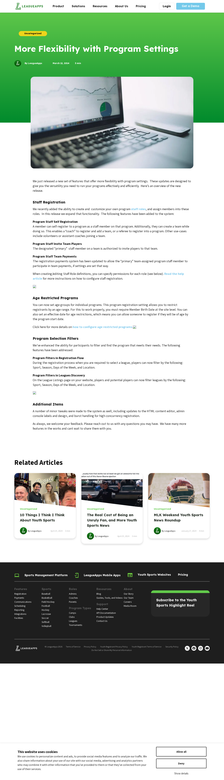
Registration (20, 593)
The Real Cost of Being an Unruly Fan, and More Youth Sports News (112, 520)
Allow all (181, 751)
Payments (19, 597)
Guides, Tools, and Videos (109, 597)
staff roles (138, 209)
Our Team (129, 597)
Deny (181, 763)
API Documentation (106, 612)
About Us (123, 6)
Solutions (80, 6)
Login (167, 6)
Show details (181, 773)
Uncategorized (28, 509)
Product (60, 6)
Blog (98, 593)
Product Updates (105, 616)
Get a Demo (190, 6)
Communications (22, 601)
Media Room (130, 605)
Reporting (19, 609)
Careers (128, 601)
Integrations (20, 613)
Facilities (18, 618)
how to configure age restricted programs (102, 327)
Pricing (141, 6)
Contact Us (101, 620)
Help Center (102, 608)
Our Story (128, 593)
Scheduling (19, 605)
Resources (102, 6)
